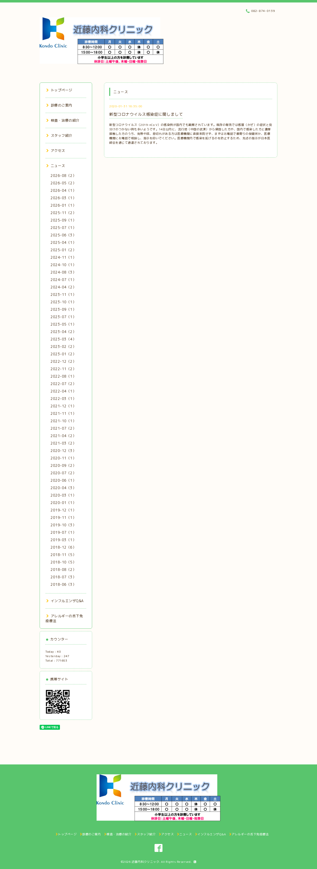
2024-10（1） (63, 264)
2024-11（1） (63, 257)
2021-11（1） (63, 413)
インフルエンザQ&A (67, 600)
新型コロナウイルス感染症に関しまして (146, 114)
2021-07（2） (63, 428)
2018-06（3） (63, 584)
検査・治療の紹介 (65, 120)
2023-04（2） (63, 331)
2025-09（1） (63, 220)
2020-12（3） (63, 450)
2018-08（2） (63, 569)
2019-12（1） (63, 510)
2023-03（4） (63, 339)
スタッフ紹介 (61, 135)
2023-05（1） (63, 324)
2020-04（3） (63, 487)
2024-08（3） (63, 272)
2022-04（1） (63, 391)
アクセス (58, 150)
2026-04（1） (63, 190)
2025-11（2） (63, 212)
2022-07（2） (63, 383)
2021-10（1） (63, 421)
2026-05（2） (63, 183)
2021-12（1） (63, 406)
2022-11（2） (63, 368)
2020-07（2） (63, 473)
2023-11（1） (63, 294)
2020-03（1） (63, 495)
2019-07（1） (63, 532)
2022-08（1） (63, 376)
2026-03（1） (63, 198)
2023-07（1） (63, 316)
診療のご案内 (61, 105)
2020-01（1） (63, 502)
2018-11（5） (63, 554)
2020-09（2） (63, 465)
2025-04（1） (63, 242)
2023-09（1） (63, 309)
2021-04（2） (63, 435)
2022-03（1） (63, 398)
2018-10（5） (63, 562)
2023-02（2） (63, 346)
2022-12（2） (63, 361)
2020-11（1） (63, 458)
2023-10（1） (63, 302)
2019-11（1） (63, 517)
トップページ (61, 90)
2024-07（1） (63, 279)
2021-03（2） (63, 443)
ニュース (58, 165)
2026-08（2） (63, 175)
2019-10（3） (63, 525)
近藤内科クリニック (145, 862)
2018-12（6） (63, 547)
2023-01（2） (63, 354)
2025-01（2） (63, 250)
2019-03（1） (63, 539)
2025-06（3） (63, 235)
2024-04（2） (63, 287)
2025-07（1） (63, 227)
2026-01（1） (63, 205)
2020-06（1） (63, 480)
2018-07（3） (63, 577)
